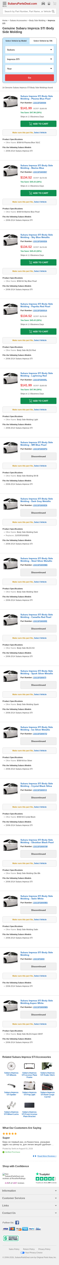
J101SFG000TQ (40, 734)
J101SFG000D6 (40, 241)
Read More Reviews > (46, 1156)
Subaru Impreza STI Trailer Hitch (47, 1074)
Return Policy (29, 1249)
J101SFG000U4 (40, 310)
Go (29, 77)
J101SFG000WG (40, 1007)
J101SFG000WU (40, 903)
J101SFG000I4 (39, 103)
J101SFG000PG (40, 449)
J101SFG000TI (39, 677)
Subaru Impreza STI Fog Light (29, 1093)
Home (5, 20)
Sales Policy (14, 1249)
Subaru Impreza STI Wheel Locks (11, 1113)
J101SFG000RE (40, 621)
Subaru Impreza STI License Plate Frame (29, 1075)
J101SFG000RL (40, 380)
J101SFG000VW (40, 846)
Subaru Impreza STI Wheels (11, 1074)
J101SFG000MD (40, 565)
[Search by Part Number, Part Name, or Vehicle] (53, 11)
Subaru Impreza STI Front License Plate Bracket (29, 1114)
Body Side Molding (37, 20)
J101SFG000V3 (40, 790)
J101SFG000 (39, 959)
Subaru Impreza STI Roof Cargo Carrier (47, 1094)
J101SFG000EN (40, 505)
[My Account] (49, 3)
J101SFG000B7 (40, 172)
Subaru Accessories (18, 20)
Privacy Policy (44, 1249)
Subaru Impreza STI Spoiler (11, 1093)
